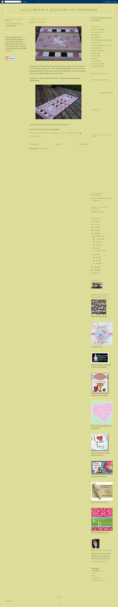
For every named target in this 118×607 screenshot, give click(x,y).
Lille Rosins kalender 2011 (99, 45)
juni (97, 248)
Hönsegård (94, 37)
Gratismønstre (95, 32)
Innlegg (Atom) (42, 148)
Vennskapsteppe (96, 64)
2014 (95, 221)
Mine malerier (95, 48)
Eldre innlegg (83, 144)
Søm (39, 136)
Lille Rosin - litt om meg (103, 550)
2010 (95, 233)
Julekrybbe (94, 43)
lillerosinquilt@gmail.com (13, 24)
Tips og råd (94, 61)
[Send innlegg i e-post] (80, 133)
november (99, 239)
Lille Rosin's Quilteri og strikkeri (59, 10)
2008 (95, 270)
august (98, 245)
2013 (95, 224)
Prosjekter (94, 53)
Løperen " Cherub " (38, 22)
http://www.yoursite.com (98, 580)
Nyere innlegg (34, 144)
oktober (98, 242)
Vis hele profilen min (99, 561)
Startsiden (59, 144)
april (97, 257)
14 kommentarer (71, 133)
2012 (95, 227)
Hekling (93, 35)
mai (97, 254)
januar (98, 263)
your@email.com (96, 577)
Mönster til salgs (96, 50)
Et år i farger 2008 (96, 29)
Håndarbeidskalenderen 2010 (100, 40)
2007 (95, 273)
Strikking (94, 56)
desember (99, 236)
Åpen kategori (95, 66)
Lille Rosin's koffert (97, 212)
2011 (95, 230)
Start (8, 601)
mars (97, 260)
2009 (95, 267)
